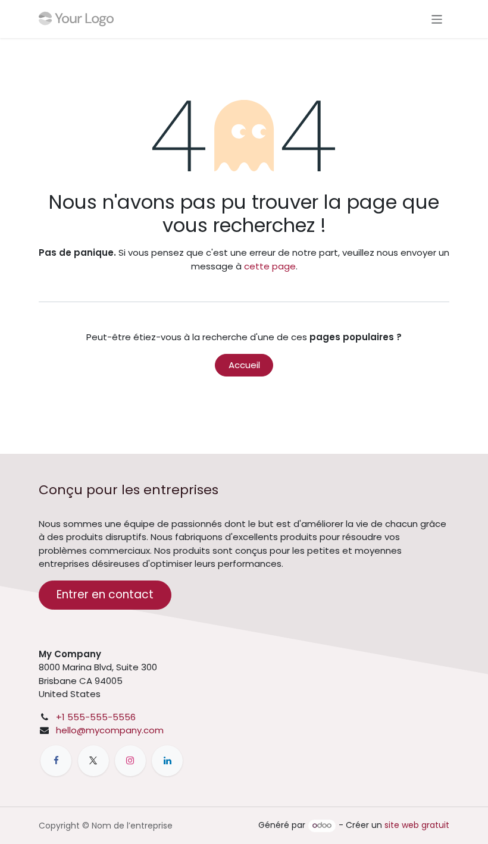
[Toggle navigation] (437, 19)
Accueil (244, 365)
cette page (270, 266)
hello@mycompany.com (110, 730)
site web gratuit (416, 825)
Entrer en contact (105, 594)
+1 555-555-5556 (96, 717)
